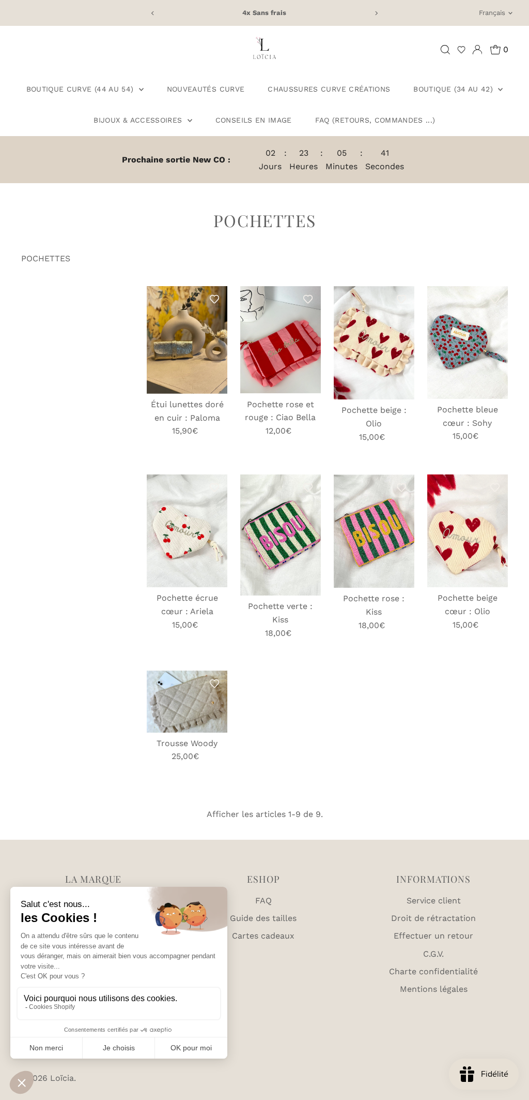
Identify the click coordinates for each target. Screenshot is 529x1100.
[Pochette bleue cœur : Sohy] (467, 342)
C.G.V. (433, 954)
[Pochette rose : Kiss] (374, 531)
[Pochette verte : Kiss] (280, 535)
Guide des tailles (263, 918)
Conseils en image (253, 120)
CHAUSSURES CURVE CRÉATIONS (329, 89)
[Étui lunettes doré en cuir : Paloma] (187, 340)
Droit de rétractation (433, 918)
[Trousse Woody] (187, 702)
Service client (434, 900)
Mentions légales (434, 989)
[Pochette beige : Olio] (374, 343)
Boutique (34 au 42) (454, 89)
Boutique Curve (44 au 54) (81, 89)
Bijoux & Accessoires (139, 120)
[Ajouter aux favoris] (214, 299)
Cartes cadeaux (263, 936)
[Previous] (153, 13)
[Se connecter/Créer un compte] (477, 49)
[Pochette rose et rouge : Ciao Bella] (280, 340)
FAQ (263, 900)
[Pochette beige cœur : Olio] (467, 530)
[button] (461, 49)
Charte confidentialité (433, 971)
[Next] (375, 13)
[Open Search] (445, 49)
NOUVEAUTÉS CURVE (206, 89)
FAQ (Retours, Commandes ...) (375, 120)
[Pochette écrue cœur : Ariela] (187, 530)
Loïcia (62, 1078)
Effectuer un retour (433, 936)
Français (492, 13)
